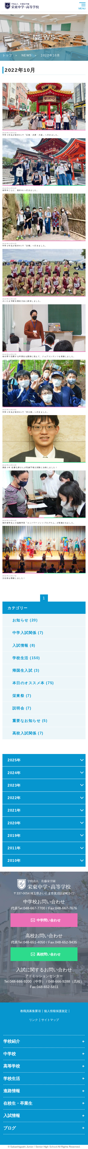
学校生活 (11, 1078)
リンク (33, 1020)
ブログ (9, 1127)
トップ (7, 55)
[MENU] (87, 1)
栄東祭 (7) (22, 695)
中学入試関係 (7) (28, 632)
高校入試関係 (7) (28, 733)
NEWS (27, 55)
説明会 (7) (22, 708)
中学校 (9, 1053)
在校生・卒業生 (18, 1103)
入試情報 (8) (23, 645)
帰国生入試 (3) (26, 670)
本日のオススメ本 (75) (33, 683)
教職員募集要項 (30, 1011)
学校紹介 (11, 1041)
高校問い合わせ (49, 954)
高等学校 (11, 1065)
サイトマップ (50, 1020)
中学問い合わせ (49, 920)
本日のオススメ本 (16, 1138)
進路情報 (11, 1090)
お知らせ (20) (25, 620)
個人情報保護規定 (55, 1011)
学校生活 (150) (26, 658)
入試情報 (11, 1115)
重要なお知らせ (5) (30, 720)
